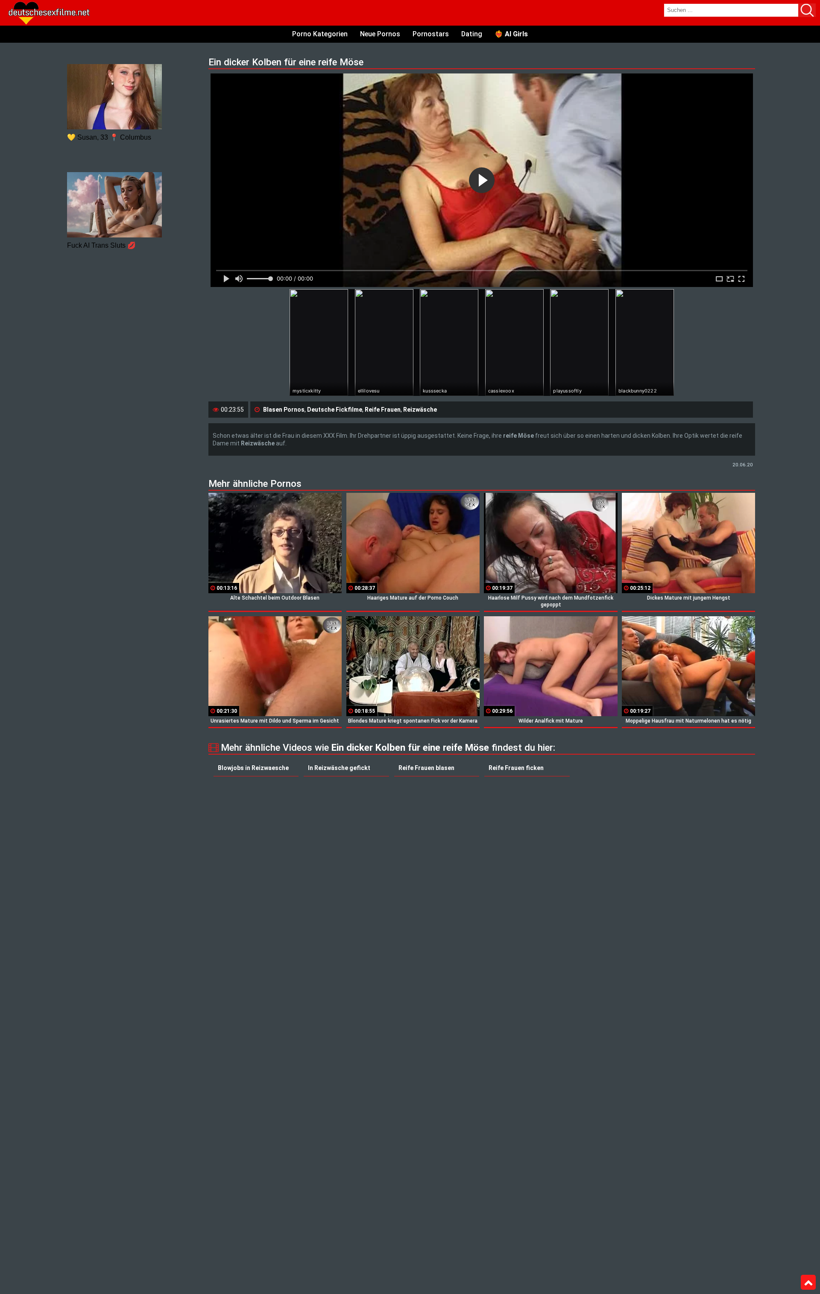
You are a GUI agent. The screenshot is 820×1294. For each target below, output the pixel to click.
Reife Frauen (383, 409)
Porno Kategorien (320, 34)
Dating (471, 34)
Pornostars (431, 34)
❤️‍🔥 (511, 34)
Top (808, 1282)
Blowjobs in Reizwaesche (253, 767)
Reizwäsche (420, 409)
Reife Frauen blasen (426, 767)
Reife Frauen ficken (516, 767)
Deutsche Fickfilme (334, 409)
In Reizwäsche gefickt (339, 767)
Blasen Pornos (284, 409)
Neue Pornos (380, 34)
